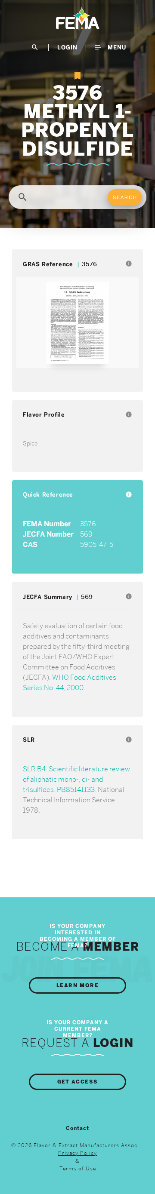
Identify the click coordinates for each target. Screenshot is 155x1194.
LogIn (67, 47)
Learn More (77, 985)
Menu (115, 47)
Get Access (77, 1082)
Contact (77, 1128)
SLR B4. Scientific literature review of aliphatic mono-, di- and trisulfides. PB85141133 (76, 779)
